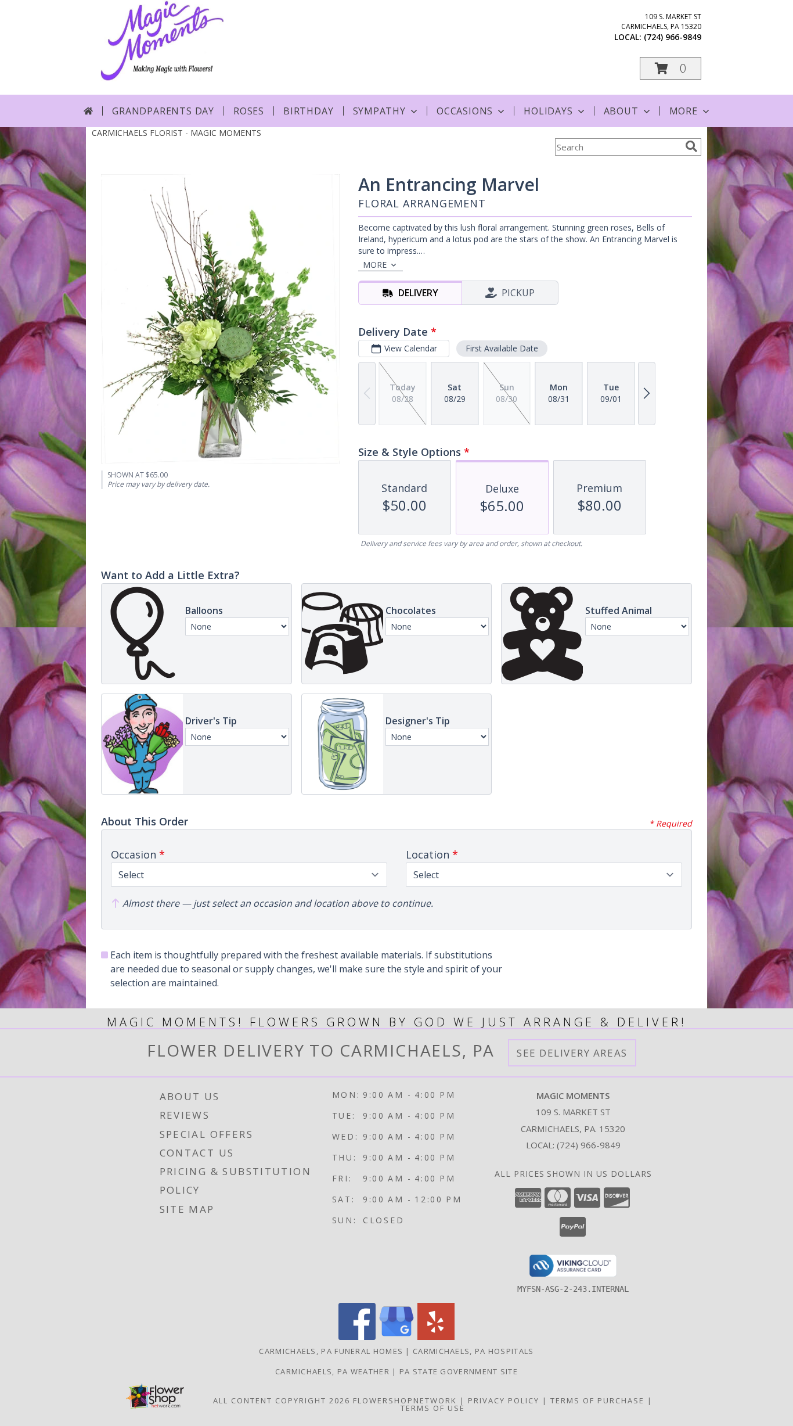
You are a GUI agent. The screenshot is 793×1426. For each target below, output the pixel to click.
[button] (670, 68)
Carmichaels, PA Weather (332, 1371)
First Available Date (502, 348)
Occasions (465, 111)
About (621, 111)
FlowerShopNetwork (405, 1400)
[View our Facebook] (357, 1336)
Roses (248, 111)
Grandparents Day (163, 111)
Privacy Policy (503, 1400)
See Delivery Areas (572, 1052)
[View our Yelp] (436, 1336)
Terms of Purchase (597, 1400)
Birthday (308, 111)
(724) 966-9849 (672, 36)
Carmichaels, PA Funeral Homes (331, 1351)
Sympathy (379, 111)
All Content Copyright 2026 (281, 1400)
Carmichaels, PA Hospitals (473, 1351)
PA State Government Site (458, 1371)
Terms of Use (433, 1408)
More (683, 111)
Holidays (548, 111)
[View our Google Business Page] (396, 1336)
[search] (691, 146)
